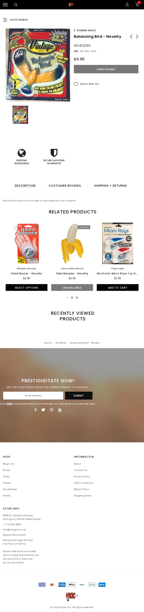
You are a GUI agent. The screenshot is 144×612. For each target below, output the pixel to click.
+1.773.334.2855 (12, 524)
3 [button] (77, 297)
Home (47, 342)
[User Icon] (127, 4)
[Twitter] (43, 409)
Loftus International (72, 268)
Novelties (61, 342)
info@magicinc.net (14, 529)
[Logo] (71, 4)
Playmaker (117, 268)
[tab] (72, 211)
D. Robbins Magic (85, 30)
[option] (38, 65)
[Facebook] (35, 409)
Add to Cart (118, 288)
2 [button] (72, 297)
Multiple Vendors (26, 268)
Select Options (26, 288)
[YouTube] (59, 409)
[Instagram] (51, 409)
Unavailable (72, 288)
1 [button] (67, 297)
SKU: (76, 51)
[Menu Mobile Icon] (5, 4)
